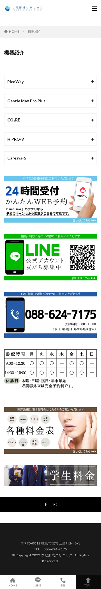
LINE (38, 585)
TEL (63, 585)
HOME (14, 31)
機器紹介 (34, 31)
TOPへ (88, 585)
